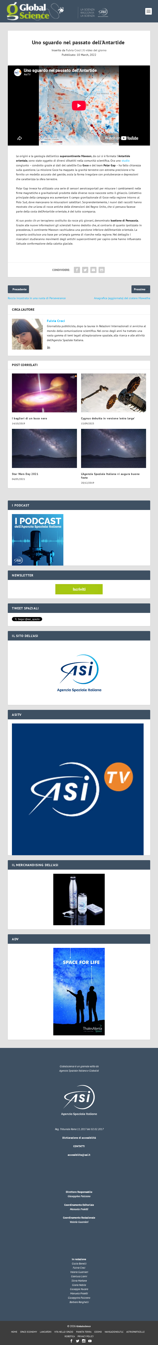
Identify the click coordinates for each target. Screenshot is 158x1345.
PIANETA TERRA (83, 1331)
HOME (14, 1331)
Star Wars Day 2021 (25, 474)
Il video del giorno (95, 50)
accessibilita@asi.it (79, 1155)
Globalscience (83, 1326)
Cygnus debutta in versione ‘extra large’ (108, 418)
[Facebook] (71, 1341)
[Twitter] (77, 1341)
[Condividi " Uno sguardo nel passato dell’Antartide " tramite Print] (102, 270)
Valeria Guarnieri (79, 1222)
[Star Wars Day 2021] (44, 448)
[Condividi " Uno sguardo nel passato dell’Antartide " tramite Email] (93, 270)
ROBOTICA (70, 1336)
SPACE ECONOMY (28, 1331)
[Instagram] (83, 1341)
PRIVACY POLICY (86, 1336)
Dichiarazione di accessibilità (79, 1138)
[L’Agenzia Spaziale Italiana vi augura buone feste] (113, 448)
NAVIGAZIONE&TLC (114, 1331)
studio (126, 160)
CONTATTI (79, 1146)
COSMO (98, 1331)
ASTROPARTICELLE (135, 1331)
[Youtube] (90, 1341)
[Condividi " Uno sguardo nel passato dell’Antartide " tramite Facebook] (77, 270)
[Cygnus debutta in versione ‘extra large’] (113, 392)
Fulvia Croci (73, 50)
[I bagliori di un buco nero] (44, 392)
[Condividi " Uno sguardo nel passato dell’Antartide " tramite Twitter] (85, 270)
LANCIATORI (45, 1331)
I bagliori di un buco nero (30, 418)
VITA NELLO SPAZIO (63, 1331)
